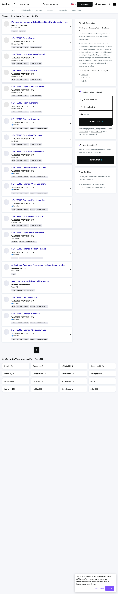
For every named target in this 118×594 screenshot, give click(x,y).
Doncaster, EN (38, 366)
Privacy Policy (96, 131)
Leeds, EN (84, 75)
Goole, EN (94, 381)
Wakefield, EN (67, 366)
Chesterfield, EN (39, 374)
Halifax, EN (37, 389)
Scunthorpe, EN (68, 389)
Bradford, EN (9, 374)
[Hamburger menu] (114, 4)
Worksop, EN (9, 389)
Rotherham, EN (68, 381)
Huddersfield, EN (97, 366)
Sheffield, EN (85, 78)
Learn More (99, 588)
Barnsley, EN (38, 381)
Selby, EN (94, 389)
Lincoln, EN (8, 366)
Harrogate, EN (96, 374)
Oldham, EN (9, 381)
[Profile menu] (109, 4)
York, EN (84, 81)
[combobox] (26, 4)
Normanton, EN (68, 374)
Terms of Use (83, 131)
